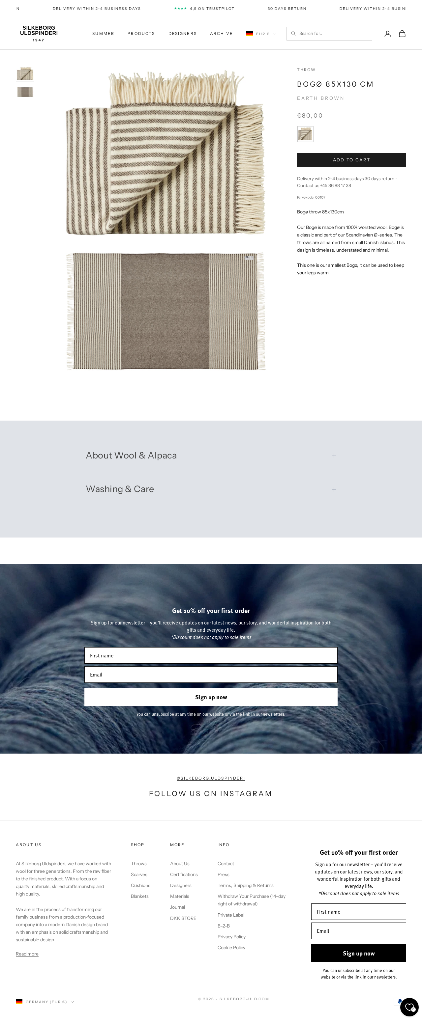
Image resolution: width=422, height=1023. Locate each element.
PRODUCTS (141, 33)
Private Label (231, 915)
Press (223, 874)
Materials (179, 896)
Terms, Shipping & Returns (246, 885)
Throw (306, 69)
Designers (181, 885)
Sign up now (211, 697)
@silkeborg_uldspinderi (211, 778)
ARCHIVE (221, 33)
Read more (27, 954)
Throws (139, 864)
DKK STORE (183, 918)
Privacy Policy (232, 937)
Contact (226, 864)
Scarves (139, 874)
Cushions (140, 885)
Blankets (140, 896)
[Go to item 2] (25, 92)
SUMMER (103, 33)
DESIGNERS (182, 33)
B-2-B (224, 926)
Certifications (184, 874)
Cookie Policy (231, 948)
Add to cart (352, 159)
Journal (177, 907)
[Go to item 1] (25, 73)
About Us (180, 864)
